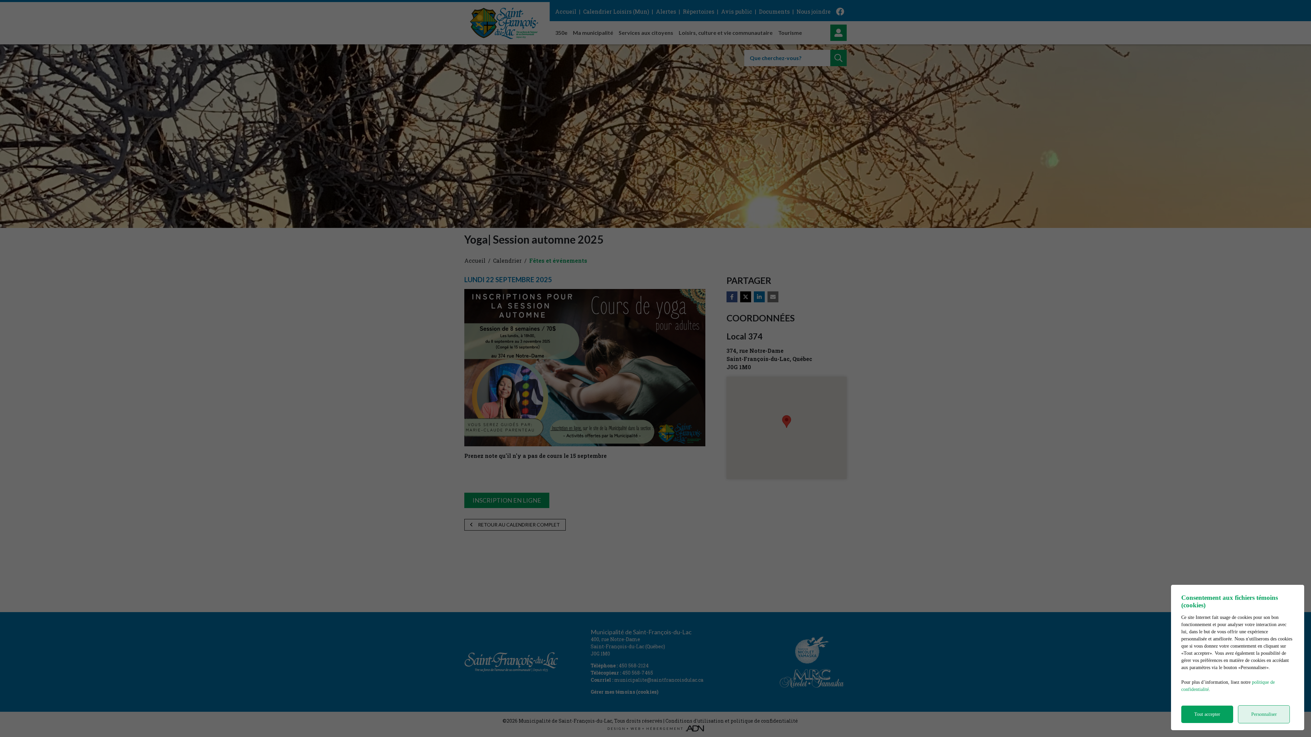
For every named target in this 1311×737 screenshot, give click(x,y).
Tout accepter (1207, 714)
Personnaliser (1264, 714)
